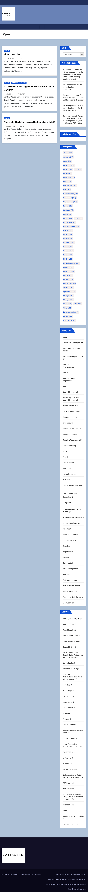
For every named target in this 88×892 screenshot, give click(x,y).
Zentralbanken (68, 603)
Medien (67, 259)
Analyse (66, 337)
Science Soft (67, 805)
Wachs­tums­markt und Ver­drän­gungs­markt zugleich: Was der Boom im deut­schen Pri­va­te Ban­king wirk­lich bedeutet (73, 74)
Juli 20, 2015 (10, 126)
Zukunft (68, 316)
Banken (68, 169)
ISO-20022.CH (68, 752)
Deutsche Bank (70, 194)
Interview (68, 251)
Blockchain (69, 177)
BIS (78, 169)
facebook (68, 210)
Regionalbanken (69, 552)
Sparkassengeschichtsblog (73, 816)
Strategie (68, 300)
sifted (65, 810)
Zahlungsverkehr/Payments (73, 597)
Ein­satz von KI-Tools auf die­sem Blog (74, 879)
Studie (67, 304)
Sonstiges (66, 574)
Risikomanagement (70, 569)
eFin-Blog (66, 685)
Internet (68, 247)
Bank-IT (66, 373)
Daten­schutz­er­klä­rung (55, 879)
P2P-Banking (68, 783)
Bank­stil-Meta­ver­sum (79, 874)
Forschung (67, 468)
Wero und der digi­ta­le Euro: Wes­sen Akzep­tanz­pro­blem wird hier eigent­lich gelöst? (73, 97)
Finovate (66, 719)
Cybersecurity (68, 423)
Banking (7, 82)
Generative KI (68, 497)
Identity (67, 234)
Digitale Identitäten (70, 434)
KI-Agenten (67, 503)
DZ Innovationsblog (70, 669)
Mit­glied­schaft (76, 884)
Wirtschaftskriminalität (71, 586)
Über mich (83, 889)
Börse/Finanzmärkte (70, 406)
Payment (68, 267)
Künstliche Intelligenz (71, 493)
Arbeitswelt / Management (73, 343)
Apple (67, 161)
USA (77, 304)
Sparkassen (69, 292)
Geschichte (69, 222)
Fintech (7, 50)
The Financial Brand (71, 824)
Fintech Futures (69, 725)
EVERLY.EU (67, 696)
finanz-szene (68, 702)
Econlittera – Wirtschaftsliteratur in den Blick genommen (72, 677)
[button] (84, 27)
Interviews (67, 480)
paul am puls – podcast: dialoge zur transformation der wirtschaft (73, 797)
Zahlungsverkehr (70, 312)
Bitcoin (67, 173)
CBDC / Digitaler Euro (71, 411)
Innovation (68, 243)
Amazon (68, 157)
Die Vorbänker (68, 663)
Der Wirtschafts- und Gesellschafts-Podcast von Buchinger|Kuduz (73, 655)
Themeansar (37, 874)
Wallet (67, 308)
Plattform (68, 279)
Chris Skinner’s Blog (71, 641)
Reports (66, 557)
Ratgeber (66, 546)
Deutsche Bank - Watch (72, 429)
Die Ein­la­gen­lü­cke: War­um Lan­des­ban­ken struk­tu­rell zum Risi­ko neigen (73, 108)
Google (67, 230)
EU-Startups (67, 691)
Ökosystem (69, 320)
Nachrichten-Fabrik (70, 769)
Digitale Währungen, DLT (72, 440)
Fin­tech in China (12, 54)
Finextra (66, 713)
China (67, 181)
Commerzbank (70, 185)
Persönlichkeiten (69, 540)
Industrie (67, 238)
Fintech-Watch (68, 463)
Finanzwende (68, 708)
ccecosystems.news (70, 636)
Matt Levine (67, 764)
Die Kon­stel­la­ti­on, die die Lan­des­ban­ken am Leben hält (72, 87)
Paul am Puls (68, 789)
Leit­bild (61, 884)
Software (68, 287)
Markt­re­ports (67, 884)
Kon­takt (55, 884)
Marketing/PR (68, 529)
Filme (65, 451)
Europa (67, 206)
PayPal (67, 275)
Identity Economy (69, 738)
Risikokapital (68, 563)
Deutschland (69, 198)
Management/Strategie (19, 82)
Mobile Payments (71, 263)
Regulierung (69, 283)
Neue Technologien (70, 535)
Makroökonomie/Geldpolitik (73, 517)
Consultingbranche (70, 417)
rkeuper (22, 58)
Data (67, 189)
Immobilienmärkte (69, 474)
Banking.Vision (68, 624)
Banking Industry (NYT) (72, 618)
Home (57, 874)
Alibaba (67, 153)
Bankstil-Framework (70, 392)
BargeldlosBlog (69, 630)
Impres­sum (49, 884)
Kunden (68, 255)
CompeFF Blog (68, 647)
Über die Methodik (74, 889)
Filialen (67, 214)
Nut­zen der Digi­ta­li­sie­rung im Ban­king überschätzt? (29, 122)
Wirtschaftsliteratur (70, 591)
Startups (68, 296)
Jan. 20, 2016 (10, 94)
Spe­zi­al (83, 884)
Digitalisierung (70, 202)
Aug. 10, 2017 (11, 58)
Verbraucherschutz (70, 580)
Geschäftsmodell (71, 226)
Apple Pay (68, 165)
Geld (78, 218)
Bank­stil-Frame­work (66, 874)
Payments (68, 271)
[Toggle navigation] (42, 27)
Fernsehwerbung (69, 446)
